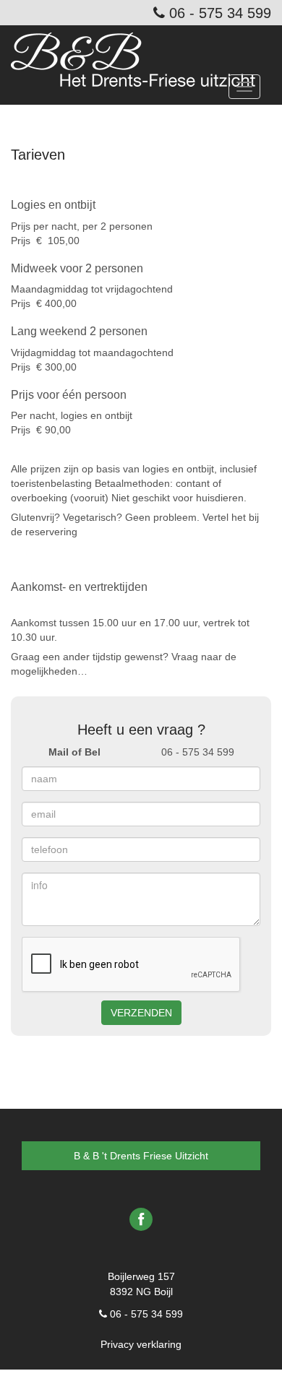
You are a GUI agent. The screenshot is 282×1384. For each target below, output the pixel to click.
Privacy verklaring (141, 1344)
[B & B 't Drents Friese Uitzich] (138, 51)
